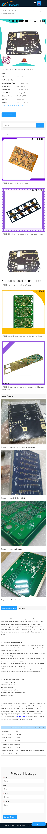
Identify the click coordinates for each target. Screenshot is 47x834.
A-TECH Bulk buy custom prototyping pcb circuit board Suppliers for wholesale (23, 388)
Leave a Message (9, 817)
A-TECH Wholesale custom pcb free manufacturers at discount (22, 336)
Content (6, 801)
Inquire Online (8, 115)
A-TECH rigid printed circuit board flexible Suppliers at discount (22, 234)
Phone (5, 785)
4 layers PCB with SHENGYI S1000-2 (13, 498)
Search (40, 125)
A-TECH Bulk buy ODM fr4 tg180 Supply (15, 183)
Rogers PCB (22, 716)
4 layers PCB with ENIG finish (10, 600)
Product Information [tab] (9, 608)
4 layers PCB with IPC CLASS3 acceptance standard (18, 447)
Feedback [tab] (21, 608)
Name (5, 777)
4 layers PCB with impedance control (13, 549)
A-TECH (4, 11)
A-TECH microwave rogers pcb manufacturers (17, 285)
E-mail (5, 793)
